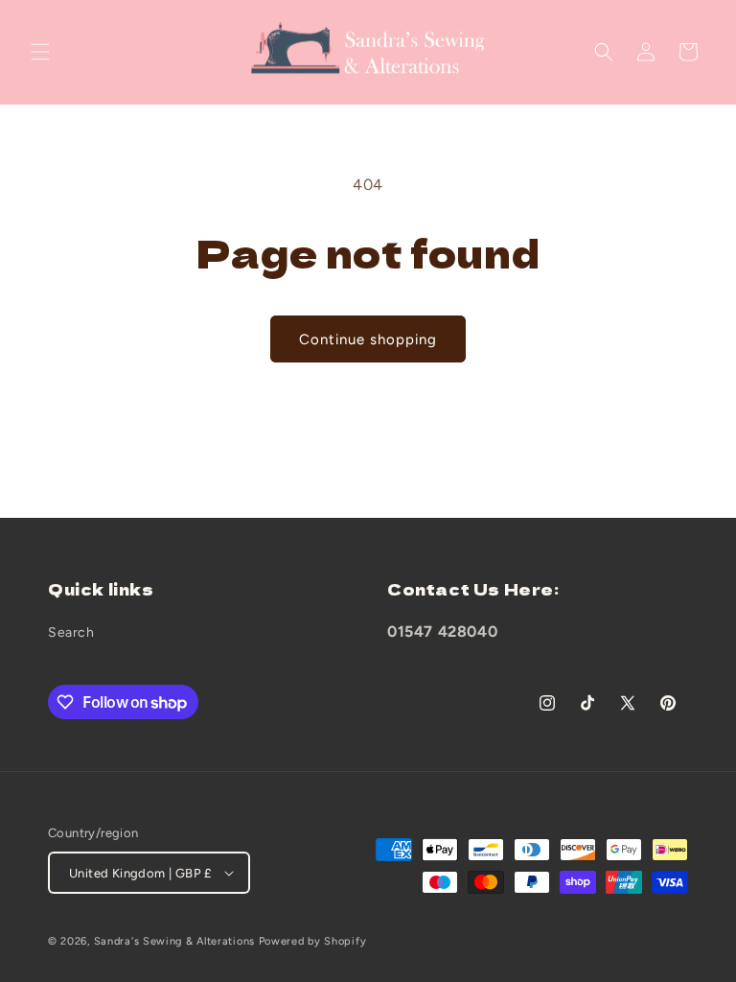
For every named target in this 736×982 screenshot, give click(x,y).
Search (71, 632)
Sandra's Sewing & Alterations (174, 941)
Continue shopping (368, 339)
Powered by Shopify (313, 941)
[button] (40, 52)
